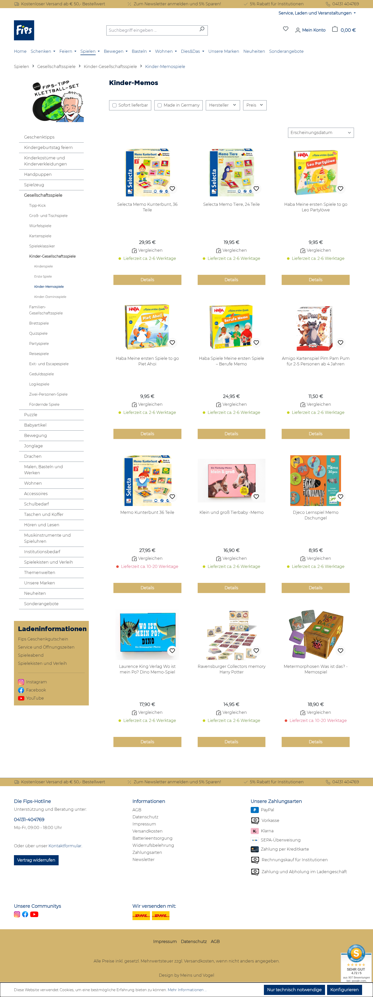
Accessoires (36, 493)
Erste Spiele (43, 276)
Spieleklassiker (42, 246)
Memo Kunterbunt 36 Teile (147, 512)
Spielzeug (34, 184)
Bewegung (35, 435)
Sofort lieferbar (133, 105)
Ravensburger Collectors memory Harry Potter (231, 669)
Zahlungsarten (147, 852)
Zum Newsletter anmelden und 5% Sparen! (177, 4)
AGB (136, 809)
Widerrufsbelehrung (153, 845)
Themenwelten (39, 572)
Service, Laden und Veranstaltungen (316, 13)
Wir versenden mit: (154, 906)
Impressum (144, 824)
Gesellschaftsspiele (43, 195)
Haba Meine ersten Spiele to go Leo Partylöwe (315, 207)
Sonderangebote (41, 603)
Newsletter (143, 859)
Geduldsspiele (41, 374)
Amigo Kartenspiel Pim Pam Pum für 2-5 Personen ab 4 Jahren (316, 361)
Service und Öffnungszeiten (46, 647)
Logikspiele (39, 384)
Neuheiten (35, 593)
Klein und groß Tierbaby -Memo (231, 512)
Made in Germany (181, 105)
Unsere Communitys (37, 906)
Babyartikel (35, 425)
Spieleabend (31, 655)
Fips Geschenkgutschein (43, 639)
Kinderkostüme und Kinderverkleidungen (45, 161)
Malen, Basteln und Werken (43, 469)
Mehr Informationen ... (187, 990)
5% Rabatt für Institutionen (277, 4)
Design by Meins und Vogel (186, 975)
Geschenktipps (39, 137)
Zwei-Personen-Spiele (48, 394)
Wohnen (33, 483)
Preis (251, 105)
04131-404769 (29, 819)
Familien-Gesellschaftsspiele (46, 310)
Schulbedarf (36, 504)
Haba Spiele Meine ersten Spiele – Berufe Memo (231, 361)
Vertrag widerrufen (36, 860)
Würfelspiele (40, 226)
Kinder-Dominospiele (50, 297)
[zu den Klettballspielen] (51, 100)
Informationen (148, 801)
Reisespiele (39, 353)
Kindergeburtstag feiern (48, 147)
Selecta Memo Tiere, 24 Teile (231, 204)
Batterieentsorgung (152, 838)
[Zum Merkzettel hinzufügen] (172, 189)
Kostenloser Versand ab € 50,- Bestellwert (63, 4)
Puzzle (30, 414)
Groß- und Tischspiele (48, 215)
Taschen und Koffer (43, 514)
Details (147, 279)
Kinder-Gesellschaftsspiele (52, 256)
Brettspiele (39, 323)
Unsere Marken (39, 583)
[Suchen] (202, 30)
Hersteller (219, 105)
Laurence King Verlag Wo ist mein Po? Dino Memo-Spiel (147, 669)
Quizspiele (38, 333)
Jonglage (33, 446)
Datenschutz (145, 817)
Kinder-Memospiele (49, 287)
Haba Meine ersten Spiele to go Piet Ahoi (147, 361)
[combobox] (151, 30)
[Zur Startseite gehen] (24, 30)
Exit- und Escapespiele (49, 364)
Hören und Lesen (41, 524)
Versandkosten (147, 831)
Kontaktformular (64, 845)
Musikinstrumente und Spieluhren (47, 538)
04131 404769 (345, 4)
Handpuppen (38, 174)
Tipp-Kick (37, 205)
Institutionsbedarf (42, 551)
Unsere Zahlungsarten (276, 801)
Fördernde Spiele (44, 404)
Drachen (33, 456)
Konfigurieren (344, 989)
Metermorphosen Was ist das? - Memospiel (316, 669)
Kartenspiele (40, 236)
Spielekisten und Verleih (48, 562)
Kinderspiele (43, 266)
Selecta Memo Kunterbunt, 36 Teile (147, 207)
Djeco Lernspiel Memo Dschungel (315, 515)
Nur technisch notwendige (294, 989)
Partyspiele (39, 343)
